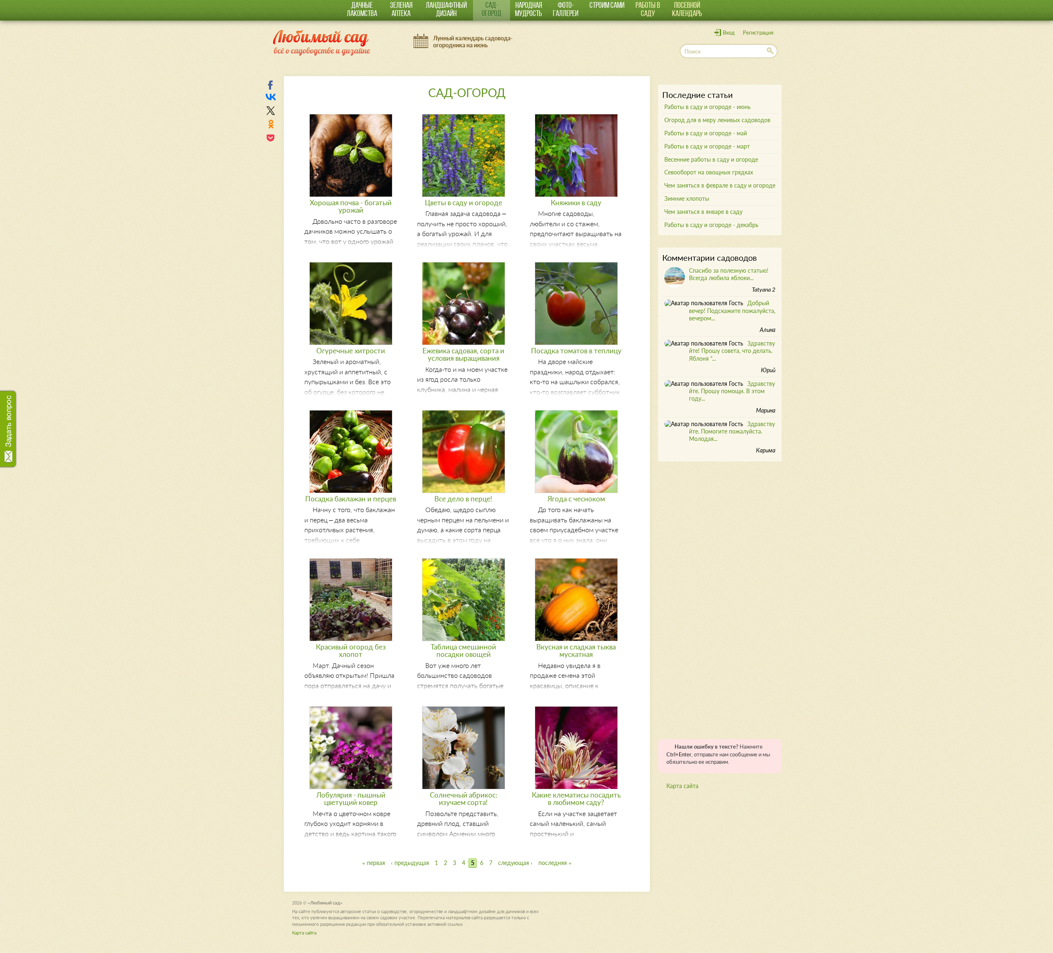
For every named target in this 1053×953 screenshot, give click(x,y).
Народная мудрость (528, 10)
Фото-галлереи (565, 10)
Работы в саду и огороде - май (705, 133)
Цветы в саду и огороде (463, 202)
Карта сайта (682, 785)
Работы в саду (648, 10)
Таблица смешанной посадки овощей (463, 650)
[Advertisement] (720, 597)
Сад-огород (491, 10)
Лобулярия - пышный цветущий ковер (350, 799)
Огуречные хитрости (350, 350)
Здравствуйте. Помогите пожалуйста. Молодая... (732, 431)
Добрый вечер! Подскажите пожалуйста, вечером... (732, 310)
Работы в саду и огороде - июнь (707, 106)
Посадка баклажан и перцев (350, 498)
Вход (729, 33)
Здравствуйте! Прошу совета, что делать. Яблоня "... (732, 351)
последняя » (555, 862)
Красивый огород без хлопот (351, 650)
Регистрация (758, 33)
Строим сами (606, 6)
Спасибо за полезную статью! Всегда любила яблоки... (728, 274)
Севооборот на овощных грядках (708, 172)
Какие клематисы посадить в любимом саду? (576, 799)
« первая (373, 862)
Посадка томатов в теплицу (576, 350)
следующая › (515, 862)
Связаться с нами (9, 425)
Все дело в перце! (463, 498)
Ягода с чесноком (576, 498)
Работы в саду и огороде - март (707, 146)
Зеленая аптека (401, 10)
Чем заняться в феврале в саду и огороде (719, 185)
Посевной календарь (687, 10)
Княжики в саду (576, 202)
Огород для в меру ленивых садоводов (717, 119)
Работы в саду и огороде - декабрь (711, 224)
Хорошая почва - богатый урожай (351, 206)
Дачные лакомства (362, 10)
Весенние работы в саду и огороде (711, 159)
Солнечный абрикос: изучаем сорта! (463, 799)
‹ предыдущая (410, 862)
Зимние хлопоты (686, 198)
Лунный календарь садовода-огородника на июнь (473, 42)
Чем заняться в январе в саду (703, 211)
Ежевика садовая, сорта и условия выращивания (463, 354)
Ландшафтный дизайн (446, 10)
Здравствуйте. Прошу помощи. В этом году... (732, 391)
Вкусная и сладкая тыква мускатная (576, 650)
